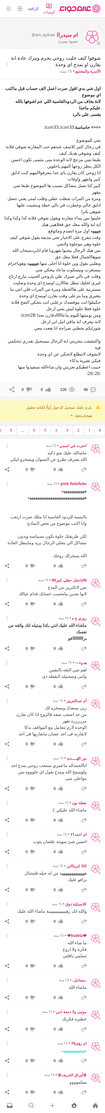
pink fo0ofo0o (74, 483)
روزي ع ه (79, 618)
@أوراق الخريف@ (72, 1074)
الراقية (33, 8)
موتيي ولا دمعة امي (71, 1011)
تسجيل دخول (83, 415)
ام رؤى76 (79, 1043)
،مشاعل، (79, 980)
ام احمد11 (78, 834)
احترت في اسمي (73, 445)
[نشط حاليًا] (74, 1105)
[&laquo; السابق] (100, 430)
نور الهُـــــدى (77, 758)
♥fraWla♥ (77, 935)
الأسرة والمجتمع (88, 71)
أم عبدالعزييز (76, 700)
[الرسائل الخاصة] (9, 1105)
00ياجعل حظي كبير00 (69, 580)
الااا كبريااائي (76, 865)
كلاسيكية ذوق (76, 903)
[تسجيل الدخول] (52, 1105)
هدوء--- (81, 662)
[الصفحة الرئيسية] (80, 8)
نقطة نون (79, 802)
